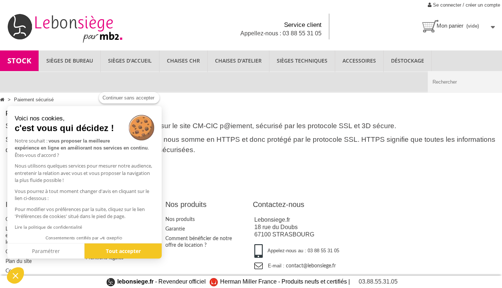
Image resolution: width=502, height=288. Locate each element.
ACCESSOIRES (359, 60)
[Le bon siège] (84, 27)
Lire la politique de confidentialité (48, 227)
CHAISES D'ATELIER (238, 60)
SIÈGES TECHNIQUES (302, 60)
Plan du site (19, 261)
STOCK (19, 61)
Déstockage (407, 60)
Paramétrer (46, 250)
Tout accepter (123, 250)
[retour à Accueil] (3, 99)
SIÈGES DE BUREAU (69, 60)
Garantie (175, 229)
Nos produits (180, 219)
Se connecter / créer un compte (465, 5)
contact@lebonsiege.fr (311, 265)
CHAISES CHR (183, 60)
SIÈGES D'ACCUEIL (130, 60)
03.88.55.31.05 (378, 281)
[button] (15, 275)
